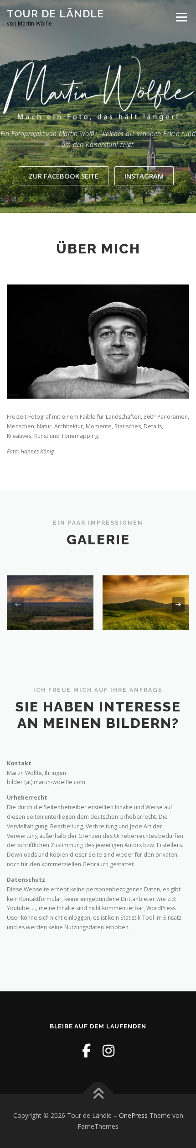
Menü (180, 17)
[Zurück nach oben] (98, 1094)
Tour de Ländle (55, 13)
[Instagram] (108, 1050)
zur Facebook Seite (63, 175)
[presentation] (17, 604)
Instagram (144, 175)
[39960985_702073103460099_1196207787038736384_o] (50, 602)
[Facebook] (86, 1050)
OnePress (133, 1115)
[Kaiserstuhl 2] (146, 602)
